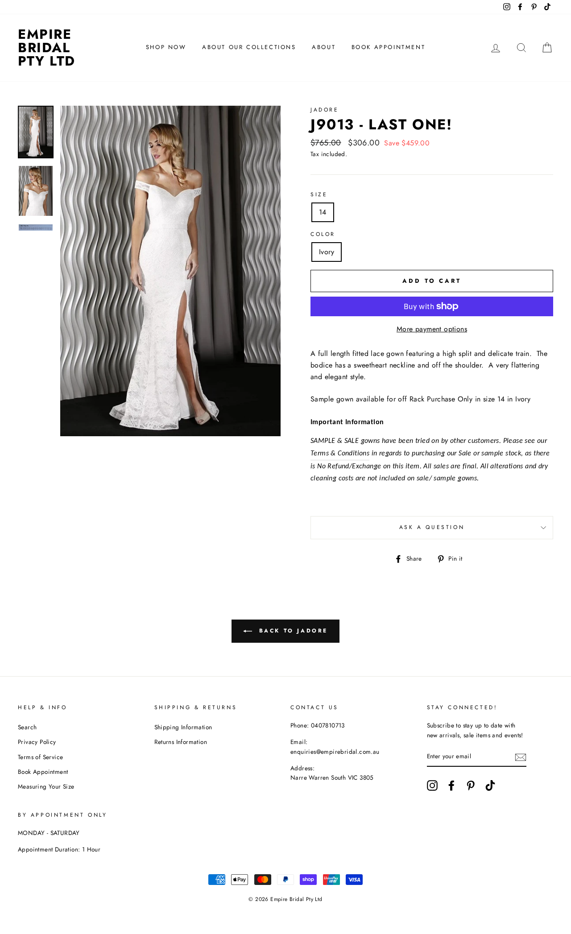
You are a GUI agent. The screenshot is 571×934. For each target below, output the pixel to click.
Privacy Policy (37, 741)
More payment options (432, 329)
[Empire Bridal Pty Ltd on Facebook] (451, 785)
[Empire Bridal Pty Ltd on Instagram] (432, 785)
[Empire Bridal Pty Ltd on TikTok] (490, 785)
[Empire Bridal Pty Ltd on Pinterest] (470, 785)
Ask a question (431, 527)
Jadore (324, 110)
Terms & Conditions (339, 453)
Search (27, 727)
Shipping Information (183, 727)
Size (318, 194)
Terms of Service (40, 756)
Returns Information (180, 741)
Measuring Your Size (46, 786)
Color (322, 234)
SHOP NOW (166, 47)
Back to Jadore (292, 631)
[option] (170, 271)
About (323, 47)
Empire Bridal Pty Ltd (46, 47)
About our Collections (249, 47)
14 (323, 212)
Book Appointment (389, 47)
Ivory (326, 252)
